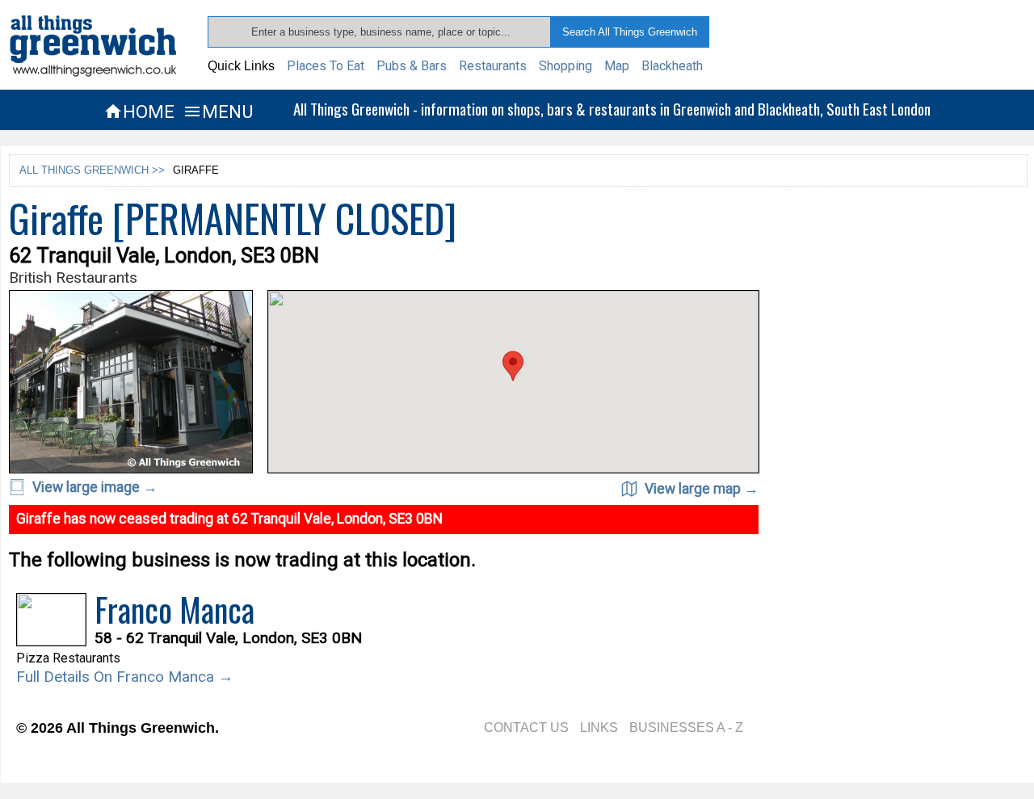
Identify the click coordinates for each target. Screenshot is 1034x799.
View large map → (700, 489)
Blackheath (672, 66)
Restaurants (493, 66)
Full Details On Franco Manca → (124, 676)
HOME (138, 111)
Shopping (565, 66)
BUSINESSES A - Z (686, 727)
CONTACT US (526, 727)
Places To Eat (325, 66)
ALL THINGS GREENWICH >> (92, 170)
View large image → (93, 487)
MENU (218, 111)
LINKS (599, 727)
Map (616, 66)
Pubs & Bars (411, 66)
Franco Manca (174, 609)
